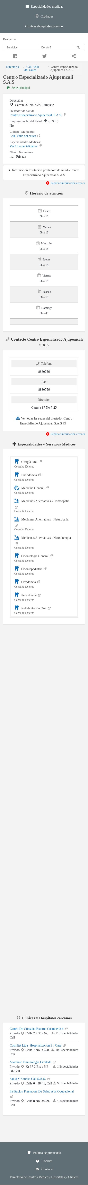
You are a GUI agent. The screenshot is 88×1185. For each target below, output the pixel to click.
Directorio (12, 66)
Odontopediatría (28, 571)
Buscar (8, 39)
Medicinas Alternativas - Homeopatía (41, 506)
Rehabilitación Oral (30, 610)
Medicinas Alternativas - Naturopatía (41, 524)
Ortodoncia (25, 584)
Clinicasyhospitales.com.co (44, 26)
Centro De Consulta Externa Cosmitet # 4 (37, 1028)
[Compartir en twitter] (44, 56)
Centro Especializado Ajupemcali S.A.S (36, 115)
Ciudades (46, 16)
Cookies (46, 1161)
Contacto (47, 1169)
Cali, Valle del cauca (31, 68)
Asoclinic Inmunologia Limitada (31, 1062)
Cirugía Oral (26, 464)
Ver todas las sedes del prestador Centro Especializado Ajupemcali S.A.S (46, 421)
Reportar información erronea (67, 183)
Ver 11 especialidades (24, 146)
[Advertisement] (44, 678)
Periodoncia (25, 597)
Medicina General (29, 490)
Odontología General (31, 558)
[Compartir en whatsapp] (73, 56)
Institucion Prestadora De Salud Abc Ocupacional (42, 1091)
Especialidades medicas (46, 6)
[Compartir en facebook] (14, 56)
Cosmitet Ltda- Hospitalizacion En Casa (36, 1045)
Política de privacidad (46, 1153)
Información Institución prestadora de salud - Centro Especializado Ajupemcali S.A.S (45, 172)
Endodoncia (26, 477)
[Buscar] (79, 48)
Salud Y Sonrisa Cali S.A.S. (28, 1079)
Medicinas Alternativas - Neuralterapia (42, 542)
